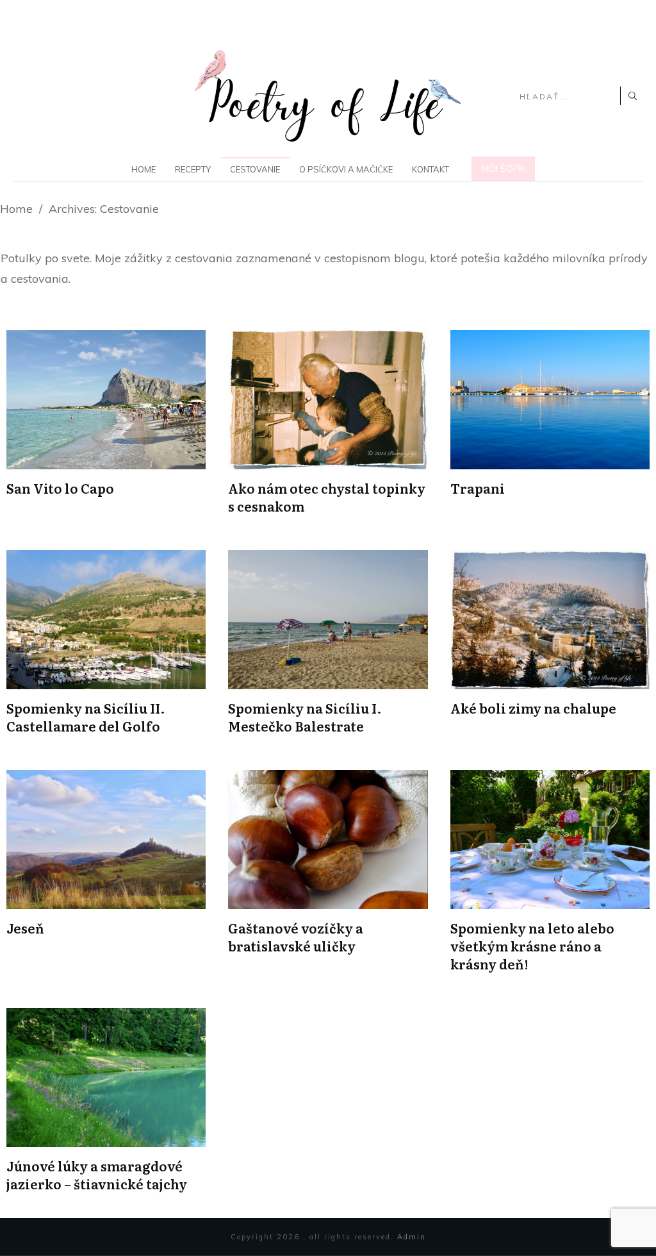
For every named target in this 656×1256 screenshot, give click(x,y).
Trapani (477, 488)
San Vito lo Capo (60, 488)
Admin (411, 1236)
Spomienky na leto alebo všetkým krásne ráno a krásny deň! (532, 945)
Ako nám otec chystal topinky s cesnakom (326, 496)
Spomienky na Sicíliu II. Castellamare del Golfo (85, 716)
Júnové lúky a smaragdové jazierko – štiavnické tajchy (96, 1174)
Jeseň (25, 927)
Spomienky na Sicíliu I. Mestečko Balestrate (305, 716)
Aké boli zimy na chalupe (533, 707)
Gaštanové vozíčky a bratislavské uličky (295, 936)
